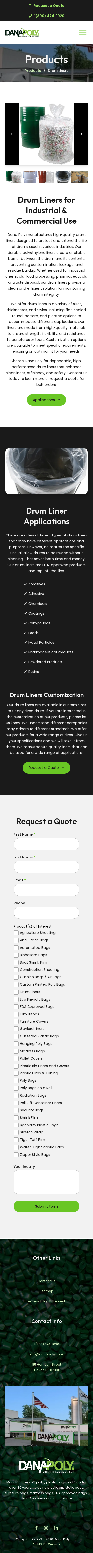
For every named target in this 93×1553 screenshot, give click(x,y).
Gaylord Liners (32, 1028)
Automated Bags (35, 947)
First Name (24, 834)
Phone (19, 903)
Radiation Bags (33, 1095)
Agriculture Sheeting (38, 932)
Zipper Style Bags (35, 1154)
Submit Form (46, 1206)
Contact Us (46, 1281)
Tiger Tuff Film (32, 1139)
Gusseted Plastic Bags (39, 1036)
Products (33, 70)
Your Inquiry (24, 1166)
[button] (46, 134)
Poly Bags (28, 1080)
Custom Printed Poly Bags (42, 984)
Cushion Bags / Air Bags (40, 977)
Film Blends (29, 1014)
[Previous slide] (11, 134)
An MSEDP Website (46, 1544)
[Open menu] (82, 32)
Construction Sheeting (39, 969)
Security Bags (32, 1110)
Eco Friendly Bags (35, 999)
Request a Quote (44, 767)
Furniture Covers (34, 1021)
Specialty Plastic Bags (39, 1125)
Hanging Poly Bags (36, 1043)
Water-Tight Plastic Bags (42, 1147)
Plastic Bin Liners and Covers (44, 1066)
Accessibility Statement (46, 1301)
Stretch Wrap (31, 1132)
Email (20, 880)
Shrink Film (29, 1117)
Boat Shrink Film (33, 962)
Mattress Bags (32, 1051)
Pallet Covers (31, 1058)
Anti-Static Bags (34, 940)
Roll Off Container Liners (41, 1103)
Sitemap (46, 1291)
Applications (44, 399)
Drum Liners (30, 992)
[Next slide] (81, 134)
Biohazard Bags (33, 955)
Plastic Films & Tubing (39, 1073)
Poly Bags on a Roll (36, 1088)
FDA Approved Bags (37, 1006)
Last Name (24, 857)
